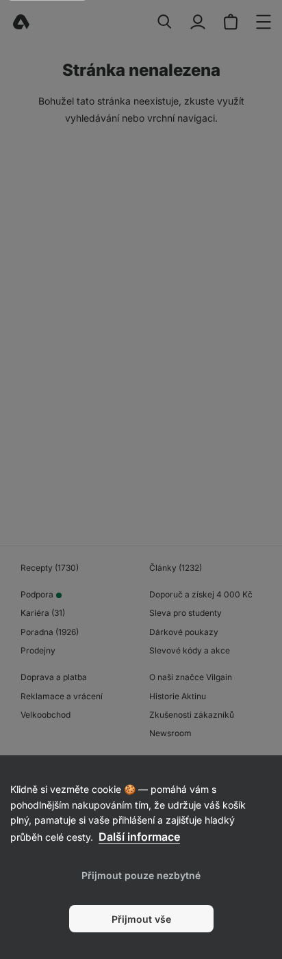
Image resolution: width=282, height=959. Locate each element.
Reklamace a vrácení (62, 696)
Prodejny (38, 650)
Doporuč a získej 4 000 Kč (201, 594)
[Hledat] (165, 22)
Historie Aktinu (177, 696)
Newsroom (170, 733)
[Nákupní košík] (230, 22)
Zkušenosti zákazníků (191, 715)
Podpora (37, 594)
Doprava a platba (54, 677)
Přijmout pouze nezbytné (141, 875)
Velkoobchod (45, 715)
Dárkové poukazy (183, 632)
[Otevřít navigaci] (263, 22)
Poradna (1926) (50, 632)
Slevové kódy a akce (189, 650)
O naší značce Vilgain (190, 677)
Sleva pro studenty (185, 613)
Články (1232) (175, 568)
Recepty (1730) (50, 568)
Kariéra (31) (43, 613)
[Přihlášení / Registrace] (198, 22)
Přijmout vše (141, 919)
